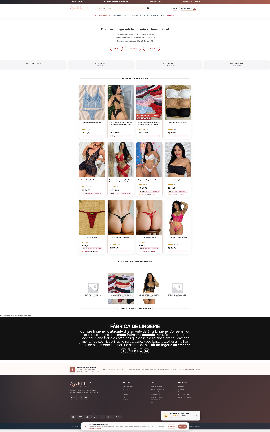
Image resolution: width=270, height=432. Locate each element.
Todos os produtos (102, 15)
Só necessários (171, 426)
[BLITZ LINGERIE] (87, 384)
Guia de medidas (155, 394)
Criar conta (181, 389)
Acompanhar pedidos (156, 386)
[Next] (190, 289)
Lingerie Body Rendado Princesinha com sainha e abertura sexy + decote (89, 181)
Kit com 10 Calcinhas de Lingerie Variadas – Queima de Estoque (149, 123)
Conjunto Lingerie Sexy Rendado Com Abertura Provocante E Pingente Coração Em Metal (120, 181)
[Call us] (140, 351)
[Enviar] (148, 8)
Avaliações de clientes (157, 397)
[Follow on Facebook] (123, 351)
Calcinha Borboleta (149, 237)
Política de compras (183, 394)
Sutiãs (126, 15)
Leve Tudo (171, 15)
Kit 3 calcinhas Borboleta (120, 237)
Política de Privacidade (95, 428)
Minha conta (181, 386)
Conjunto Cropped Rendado (92, 122)
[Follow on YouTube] (146, 351)
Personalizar (161, 426)
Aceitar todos (182, 426)
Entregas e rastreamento (157, 389)
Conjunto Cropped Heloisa (178, 237)
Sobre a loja (181, 392)
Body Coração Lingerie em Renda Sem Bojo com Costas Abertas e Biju (120, 123)
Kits (162, 15)
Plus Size (154, 15)
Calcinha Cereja (92, 237)
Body (146, 15)
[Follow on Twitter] (135, 351)
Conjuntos (136, 15)
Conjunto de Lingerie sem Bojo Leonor (148, 181)
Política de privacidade (184, 397)
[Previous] (80, 289)
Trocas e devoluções (156, 392)
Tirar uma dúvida (155, 399)
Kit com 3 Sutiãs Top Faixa (178, 122)
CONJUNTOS (151, 48)
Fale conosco (154, 402)
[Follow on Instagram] (129, 351)
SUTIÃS (116, 48)
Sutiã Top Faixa (178, 180)
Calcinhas (117, 15)
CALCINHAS (132, 48)
